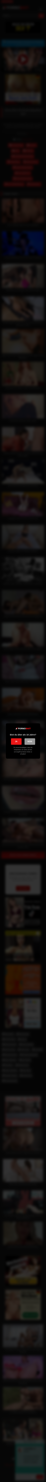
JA (16, 741)
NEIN (29, 741)
